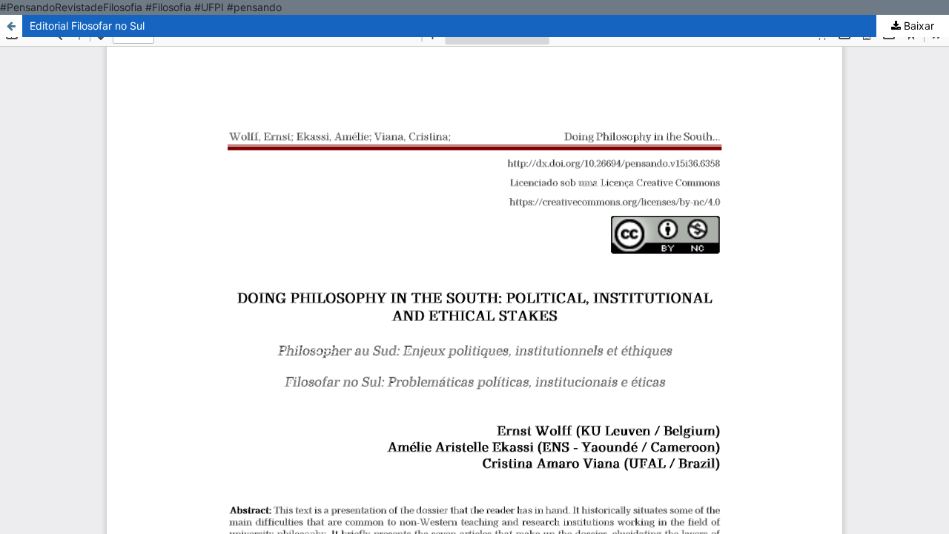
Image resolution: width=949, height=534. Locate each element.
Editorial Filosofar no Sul (87, 25)
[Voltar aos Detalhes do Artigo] (11, 26)
